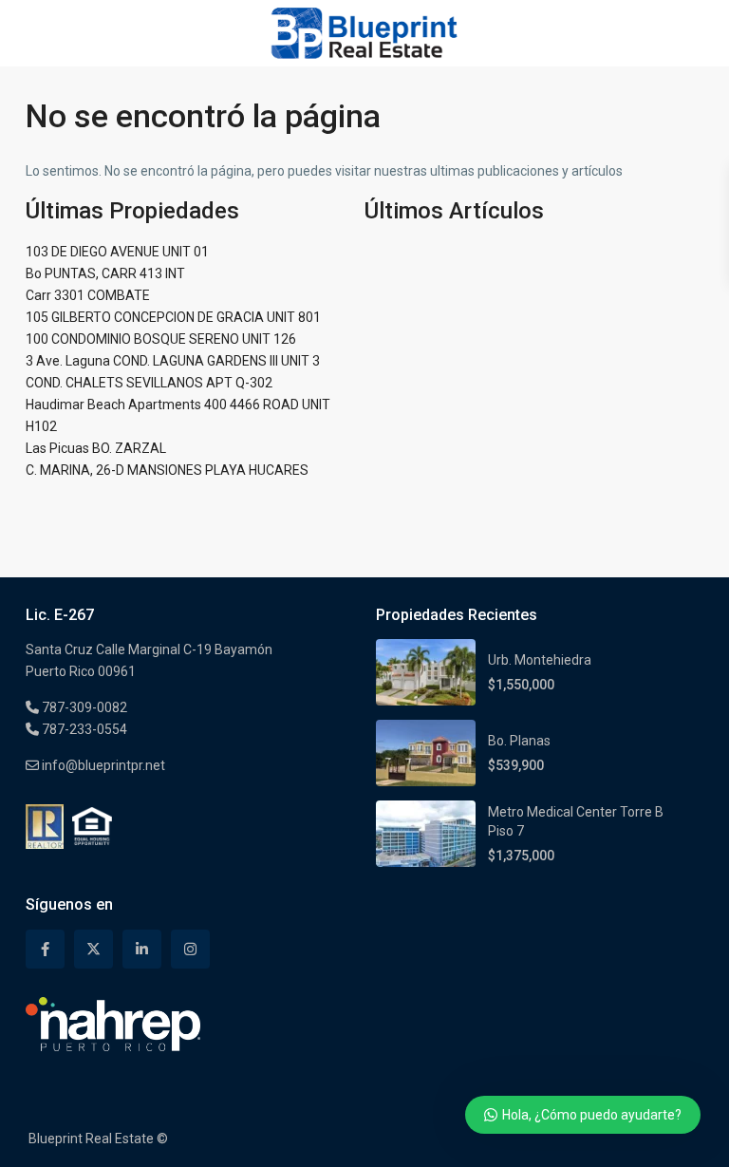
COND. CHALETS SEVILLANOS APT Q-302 (149, 382)
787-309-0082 (83, 707)
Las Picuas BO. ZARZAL (96, 448)
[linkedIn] (141, 949)
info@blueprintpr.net (102, 765)
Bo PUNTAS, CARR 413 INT (105, 273)
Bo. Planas (519, 740)
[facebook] (45, 949)
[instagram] (190, 949)
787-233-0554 (83, 729)
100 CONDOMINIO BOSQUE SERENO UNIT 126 (161, 339)
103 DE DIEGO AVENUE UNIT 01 (117, 251)
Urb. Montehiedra (539, 660)
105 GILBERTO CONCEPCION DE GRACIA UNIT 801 (173, 317)
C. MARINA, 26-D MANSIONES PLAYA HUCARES (167, 470)
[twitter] (93, 949)
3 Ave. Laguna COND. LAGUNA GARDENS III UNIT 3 (173, 360)
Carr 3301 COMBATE (88, 295)
